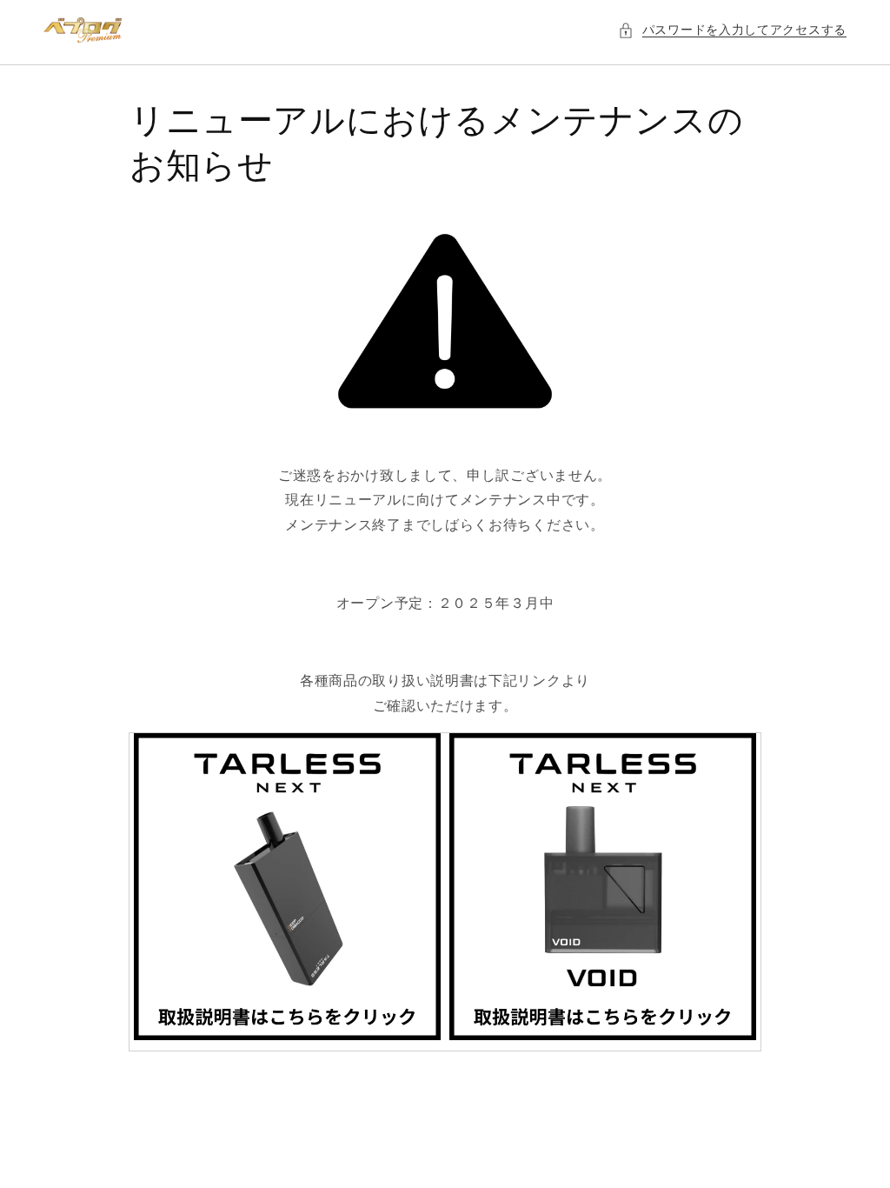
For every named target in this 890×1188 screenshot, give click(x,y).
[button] (732, 30)
